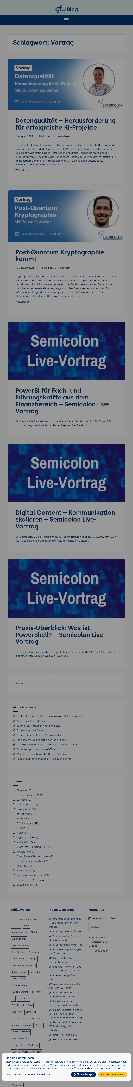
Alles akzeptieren (113, 1074)
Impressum (15, 1074)
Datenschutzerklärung (40, 1074)
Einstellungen (85, 1074)
